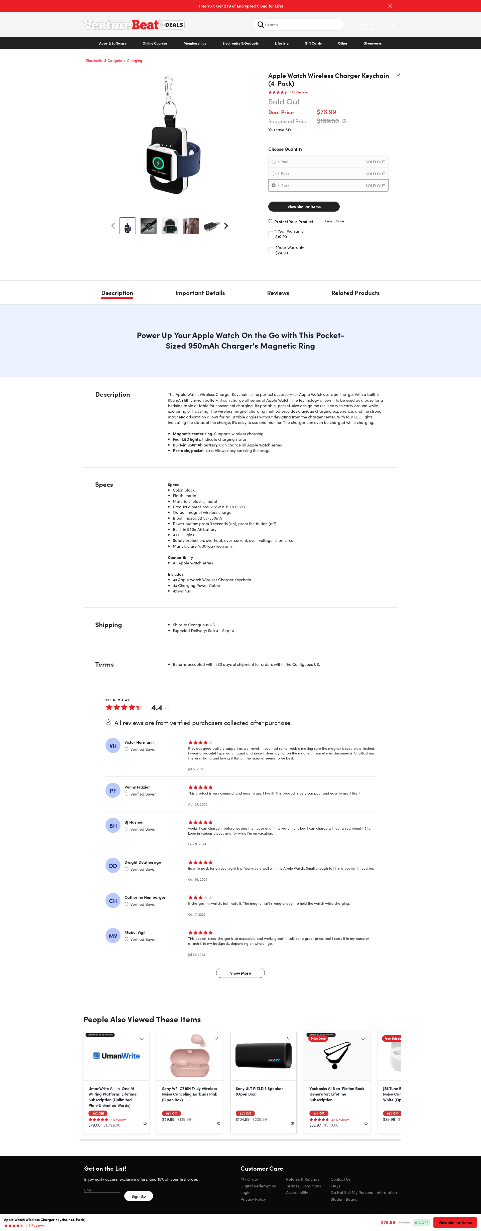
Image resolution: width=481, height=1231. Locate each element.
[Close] (390, 6)
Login (246, 1192)
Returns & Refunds (302, 1179)
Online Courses (155, 43)
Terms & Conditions (303, 1185)
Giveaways (373, 43)
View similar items (304, 206)
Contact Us (340, 1179)
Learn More (334, 221)
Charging (134, 60)
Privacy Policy (253, 1199)
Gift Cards (313, 43)
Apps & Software (113, 43)
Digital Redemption (258, 1185)
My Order (249, 1179)
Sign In (366, 24)
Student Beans (344, 1199)
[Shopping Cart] (392, 25)
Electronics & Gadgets (240, 43)
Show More (240, 973)
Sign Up (139, 1196)
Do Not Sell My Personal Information (364, 1192)
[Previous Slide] (113, 226)
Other (342, 43)
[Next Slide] (226, 226)
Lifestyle (282, 43)
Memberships (195, 43)
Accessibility (297, 1192)
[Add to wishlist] (398, 74)
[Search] (261, 25)
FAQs (335, 1185)
